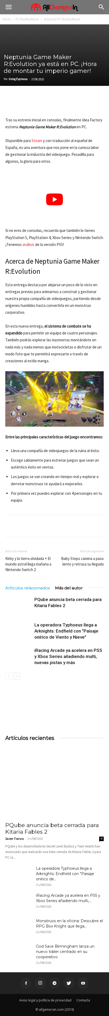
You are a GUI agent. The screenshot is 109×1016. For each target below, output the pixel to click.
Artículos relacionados (27, 587)
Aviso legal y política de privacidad (45, 1000)
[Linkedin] (35, 104)
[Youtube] (83, 983)
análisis (28, 244)
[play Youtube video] (54, 199)
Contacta (83, 1000)
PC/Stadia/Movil (27, 19)
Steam (36, 140)
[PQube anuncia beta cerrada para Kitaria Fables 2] (18, 606)
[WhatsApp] (47, 104)
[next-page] (17, 676)
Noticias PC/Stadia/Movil (62, 19)
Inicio (7, 19)
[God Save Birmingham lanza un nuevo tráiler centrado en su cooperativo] (18, 953)
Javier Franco (14, 839)
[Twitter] (22, 104)
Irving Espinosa (18, 79)
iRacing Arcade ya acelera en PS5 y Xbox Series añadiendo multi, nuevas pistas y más (68, 656)
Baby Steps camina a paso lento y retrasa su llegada (82, 561)
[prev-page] (8, 676)
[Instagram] (40, 983)
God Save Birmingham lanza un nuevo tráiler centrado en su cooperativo (65, 951)
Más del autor (69, 587)
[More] (71, 104)
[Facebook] (10, 104)
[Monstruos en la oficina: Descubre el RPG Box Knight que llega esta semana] (18, 927)
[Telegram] (59, 104)
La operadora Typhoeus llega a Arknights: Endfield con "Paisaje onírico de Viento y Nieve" (66, 631)
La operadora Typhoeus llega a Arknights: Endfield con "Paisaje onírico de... (65, 873)
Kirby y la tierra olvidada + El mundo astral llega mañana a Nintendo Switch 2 (28, 564)
